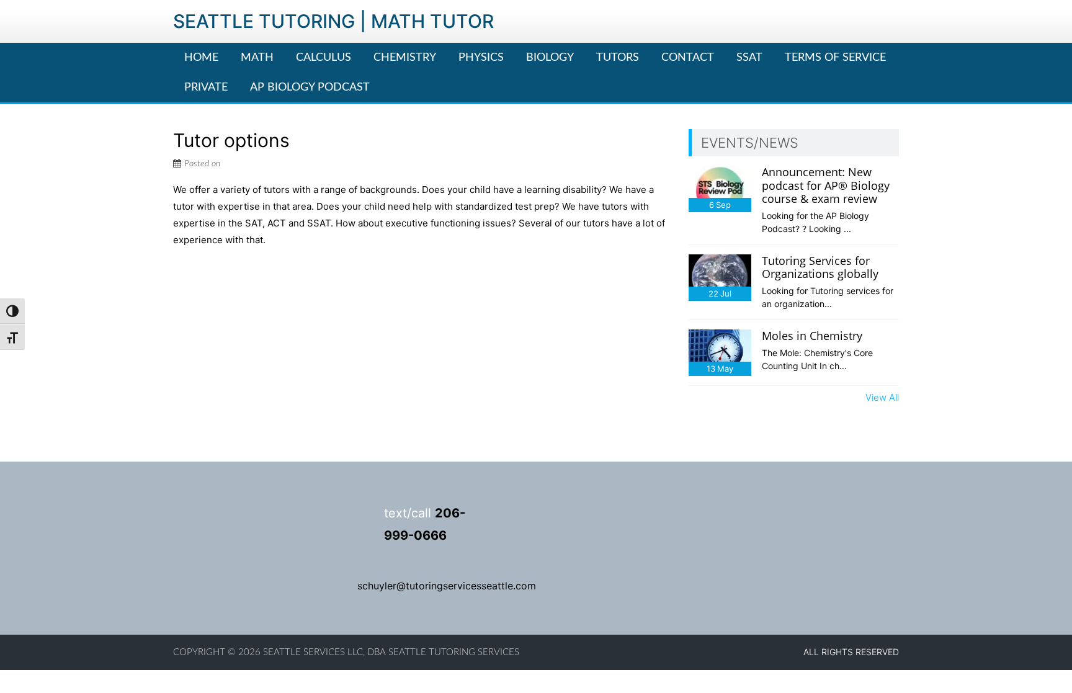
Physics (481, 57)
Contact (687, 57)
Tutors (617, 57)
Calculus (323, 57)
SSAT (749, 57)
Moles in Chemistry (812, 335)
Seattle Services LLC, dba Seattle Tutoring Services (391, 652)
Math (257, 57)
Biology (550, 57)
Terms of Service (835, 57)
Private (206, 87)
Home (201, 57)
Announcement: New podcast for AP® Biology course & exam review (826, 185)
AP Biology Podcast (310, 87)
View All (882, 397)
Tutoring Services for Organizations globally (820, 267)
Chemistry (404, 57)
